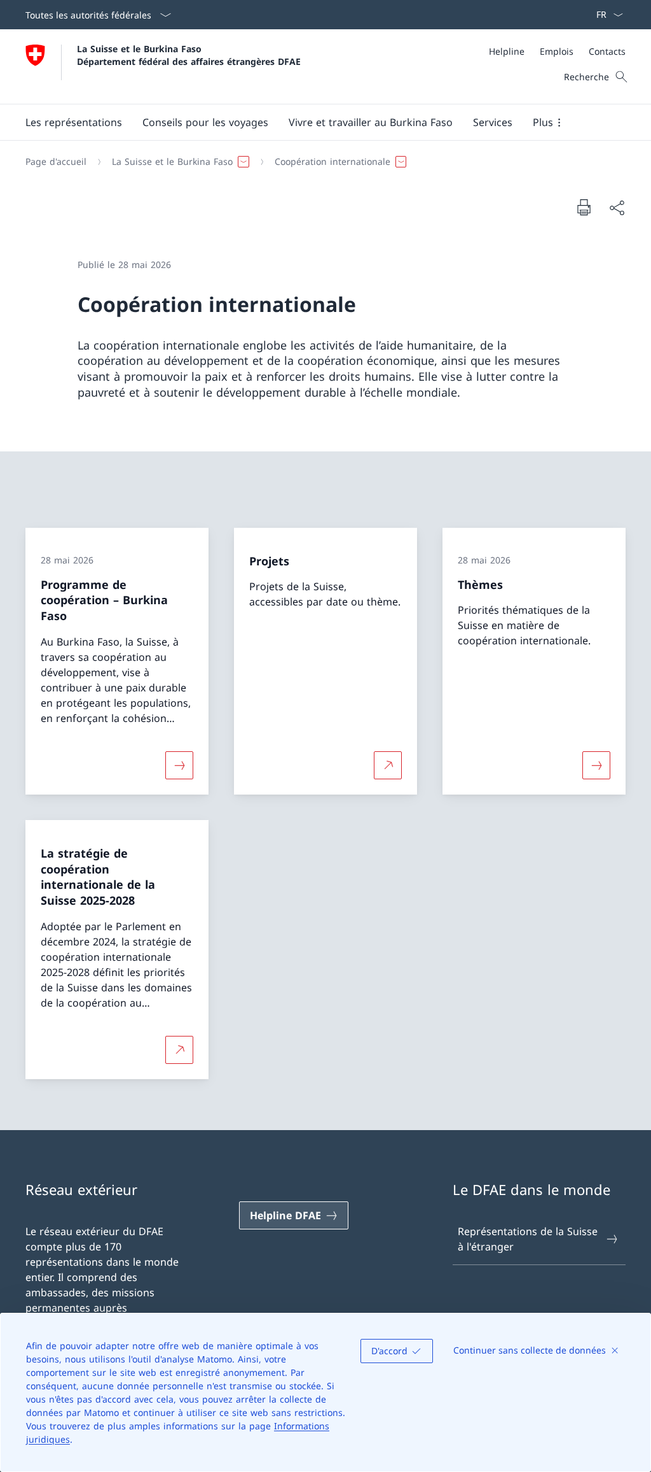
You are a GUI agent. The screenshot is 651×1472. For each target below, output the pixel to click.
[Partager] (616, 207)
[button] (73, 122)
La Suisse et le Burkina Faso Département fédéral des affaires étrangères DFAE (189, 55)
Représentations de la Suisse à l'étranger (528, 1239)
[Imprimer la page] (583, 207)
